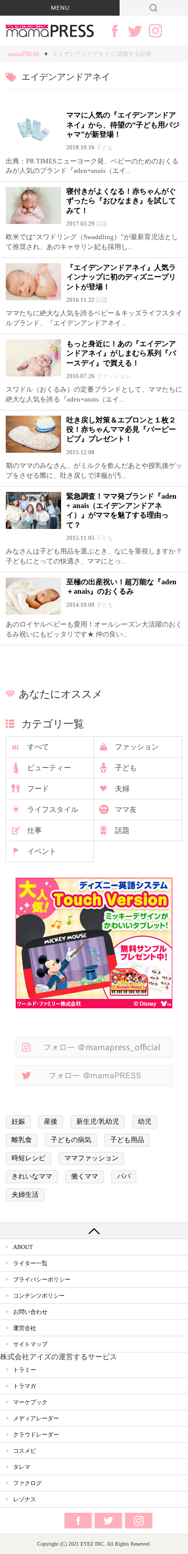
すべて (38, 747)
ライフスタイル (52, 810)
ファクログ (27, 1483)
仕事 (34, 830)
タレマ (21, 1467)
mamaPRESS (23, 54)
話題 (122, 830)
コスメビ (24, 1450)
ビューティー (49, 768)
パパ (124, 1176)
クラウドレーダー (36, 1434)
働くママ (84, 1176)
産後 (50, 1121)
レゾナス (24, 1499)
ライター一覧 (30, 1263)
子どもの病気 (71, 1140)
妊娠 (18, 1121)
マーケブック (30, 1402)
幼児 (144, 1121)
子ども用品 (127, 1140)
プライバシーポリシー (41, 1279)
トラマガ (24, 1386)
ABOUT (23, 1247)
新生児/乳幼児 (97, 1121)
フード (38, 789)
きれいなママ (31, 1176)
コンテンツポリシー (39, 1295)
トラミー (24, 1370)
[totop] (94, 1231)
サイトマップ (30, 1344)
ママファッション (91, 1158)
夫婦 (122, 789)
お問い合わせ (30, 1312)
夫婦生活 (25, 1194)
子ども (126, 768)
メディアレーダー (36, 1418)
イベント (41, 851)
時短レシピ (28, 1158)
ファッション (137, 747)
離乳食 (21, 1140)
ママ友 (126, 810)
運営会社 (24, 1328)
